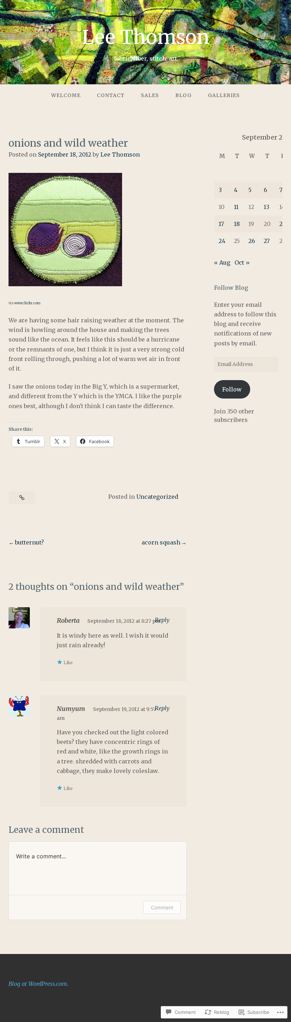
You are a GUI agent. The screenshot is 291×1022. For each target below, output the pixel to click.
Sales (150, 95)
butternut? (29, 542)
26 (251, 240)
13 (266, 206)
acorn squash (161, 542)
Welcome (66, 95)
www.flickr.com (27, 303)
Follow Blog (231, 287)
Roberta (68, 620)
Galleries (224, 95)
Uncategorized (157, 496)
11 (236, 206)
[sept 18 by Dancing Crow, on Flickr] (65, 284)
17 (221, 223)
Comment (162, 907)
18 (237, 223)
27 (267, 240)
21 (282, 223)
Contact (111, 95)
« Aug (222, 262)
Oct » (242, 262)
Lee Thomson (145, 37)
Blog (183, 95)
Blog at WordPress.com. (38, 983)
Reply (162, 619)
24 (222, 240)
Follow (232, 389)
